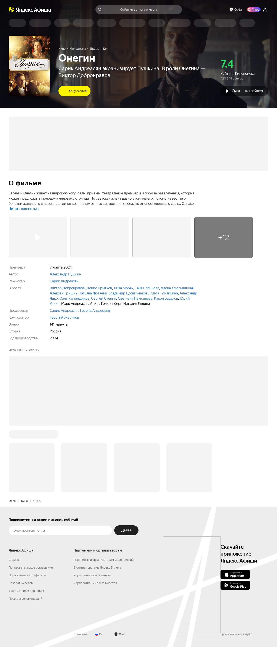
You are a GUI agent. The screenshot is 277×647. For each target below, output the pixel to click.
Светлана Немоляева (135, 298)
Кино (24, 435)
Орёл (12, 435)
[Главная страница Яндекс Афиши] (11, 9)
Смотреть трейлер (247, 91)
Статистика (80, 568)
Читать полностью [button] (24, 209)
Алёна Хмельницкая (177, 288)
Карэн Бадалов (166, 298)
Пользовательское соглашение (31, 502)
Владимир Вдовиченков (128, 293)
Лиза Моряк (123, 288)
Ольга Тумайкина (164, 293)
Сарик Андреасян (64, 281)
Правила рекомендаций (25, 533)
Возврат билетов (21, 517)
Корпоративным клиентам (92, 510)
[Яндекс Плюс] (254, 9)
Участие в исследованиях (27, 525)
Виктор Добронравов (67, 288)
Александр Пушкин (65, 274)
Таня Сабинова (147, 288)
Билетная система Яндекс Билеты (98, 502)
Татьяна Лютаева (93, 293)
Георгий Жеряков (64, 317)
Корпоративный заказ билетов (95, 517)
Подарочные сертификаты (27, 510)
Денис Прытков (99, 288)
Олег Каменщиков (74, 298)
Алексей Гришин (63, 293)
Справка (14, 494)
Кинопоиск (31, 350)
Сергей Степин (103, 298)
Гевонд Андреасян (95, 310)
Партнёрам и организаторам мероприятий (104, 494)
